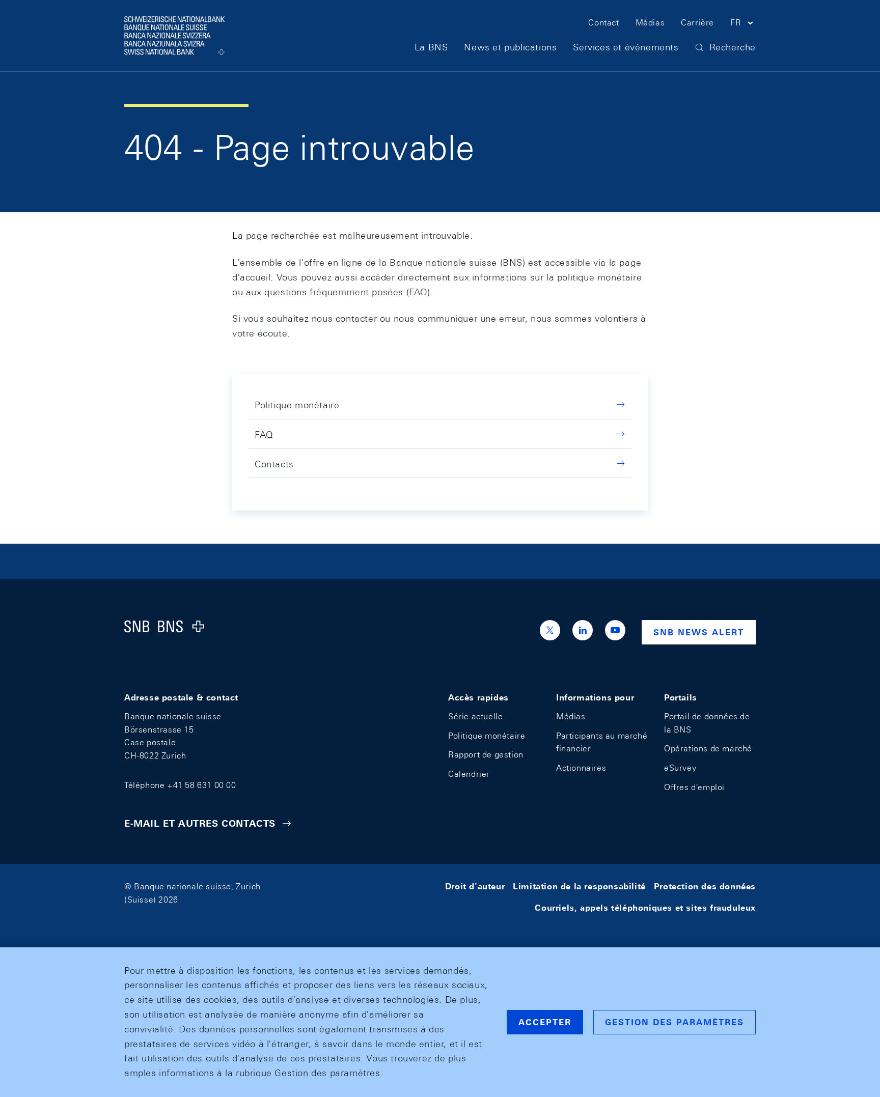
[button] (743, 24)
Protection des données (705, 886)
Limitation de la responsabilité (579, 886)
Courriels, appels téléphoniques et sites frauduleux (645, 908)
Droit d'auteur (475, 886)
